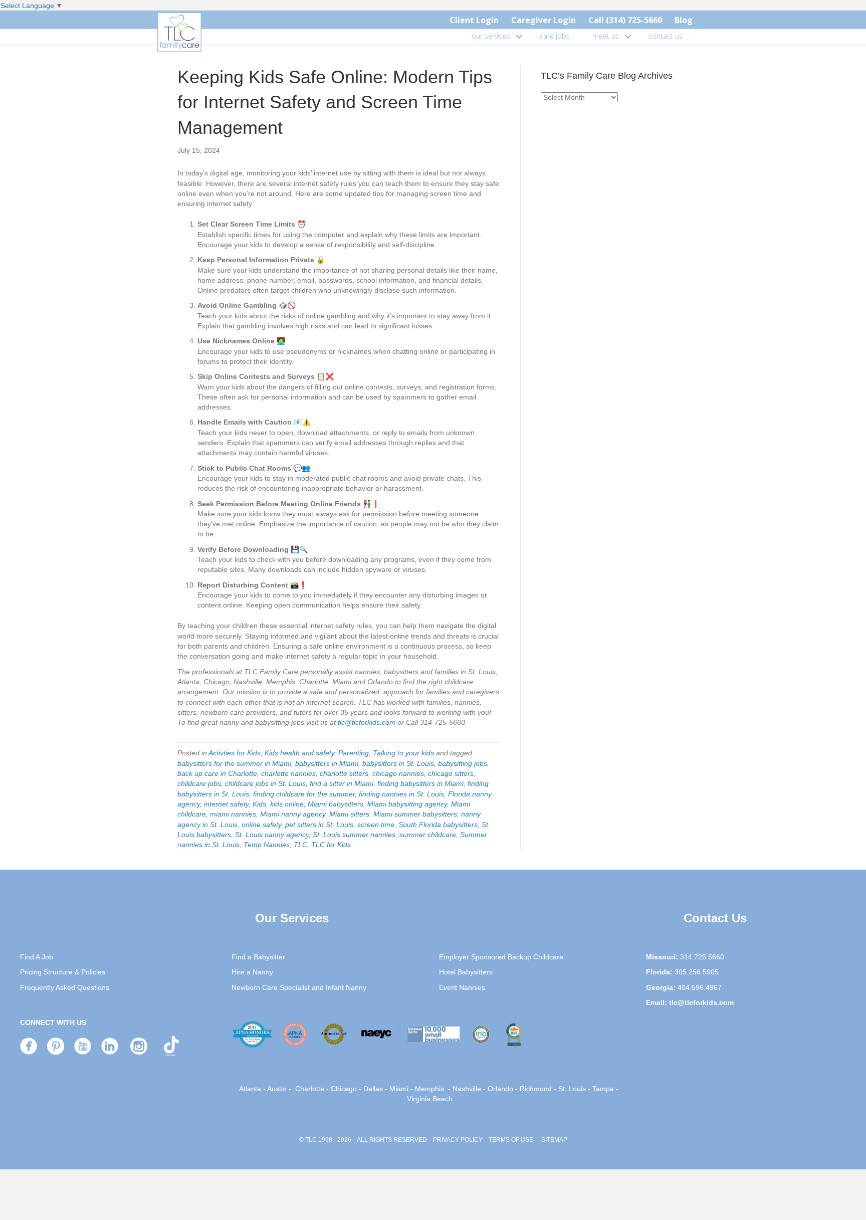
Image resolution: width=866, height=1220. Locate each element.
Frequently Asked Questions (64, 987)
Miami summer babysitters (415, 814)
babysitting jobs (462, 763)
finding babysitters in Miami (420, 783)
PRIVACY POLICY (458, 1139)
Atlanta (250, 1089)
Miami (398, 1089)
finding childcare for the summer (304, 794)
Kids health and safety (299, 753)
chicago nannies (398, 773)
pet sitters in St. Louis (319, 825)
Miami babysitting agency (407, 804)
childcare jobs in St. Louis (265, 783)
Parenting (353, 753)
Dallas (373, 1089)
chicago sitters (451, 773)
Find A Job (36, 957)
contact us (665, 36)
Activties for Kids (234, 753)
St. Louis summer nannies (354, 835)
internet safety (226, 804)
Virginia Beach (430, 1099)
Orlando (500, 1089)
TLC (300, 845)
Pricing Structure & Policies (62, 972)
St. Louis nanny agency (272, 835)
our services (491, 36)
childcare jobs (199, 783)
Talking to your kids (403, 753)
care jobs (555, 36)
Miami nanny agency (292, 814)
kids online (287, 804)
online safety (261, 825)
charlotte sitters (344, 773)
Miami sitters (349, 814)
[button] (519, 36)
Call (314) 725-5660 (625, 20)
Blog (684, 20)
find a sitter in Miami (341, 783)
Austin (277, 1089)
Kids (259, 804)
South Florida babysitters (438, 825)
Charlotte (309, 1089)
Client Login (474, 20)
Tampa (603, 1089)
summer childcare (427, 835)
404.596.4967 (700, 987)
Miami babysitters (335, 804)
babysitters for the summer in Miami (234, 763)
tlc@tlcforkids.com (366, 722)
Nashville (467, 1089)
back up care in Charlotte (217, 773)
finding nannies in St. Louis (401, 794)
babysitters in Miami (326, 763)
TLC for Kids (331, 845)
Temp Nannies (267, 845)
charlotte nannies (288, 773)
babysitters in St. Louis (398, 763)
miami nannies (233, 814)
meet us (605, 36)
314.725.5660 (702, 957)
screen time (375, 825)
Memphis (429, 1089)
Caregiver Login (543, 20)
